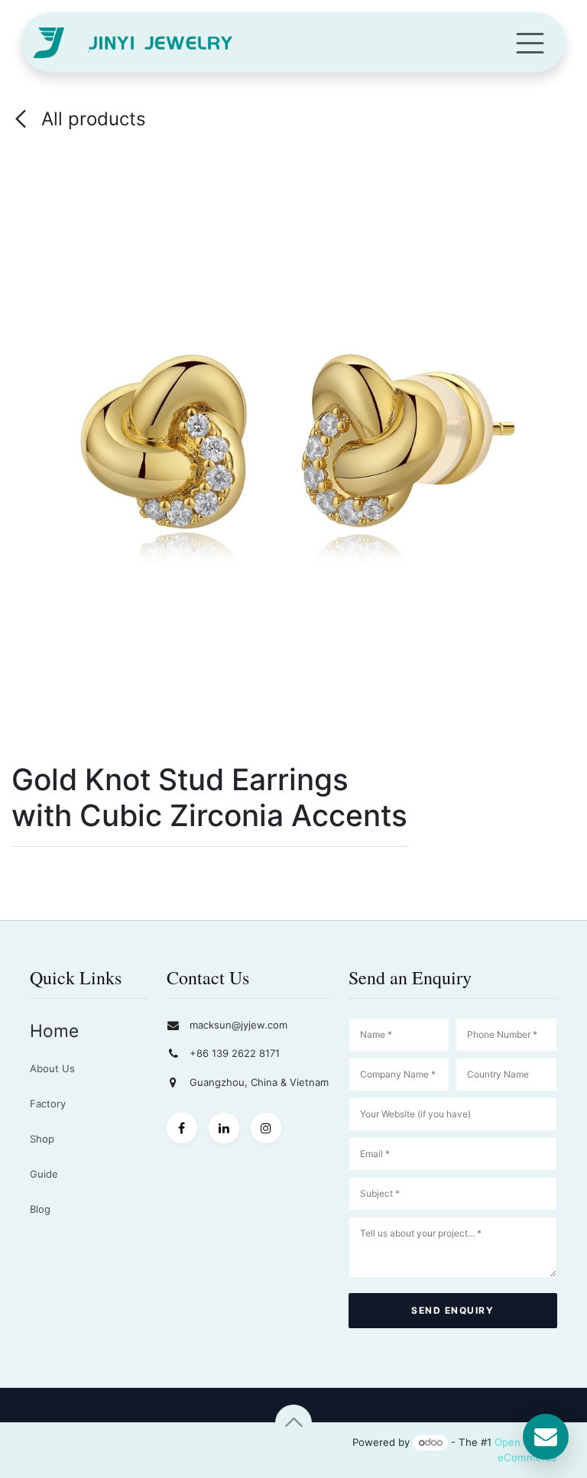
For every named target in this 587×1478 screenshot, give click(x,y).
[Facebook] (182, 1128)
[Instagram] (266, 1128)
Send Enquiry (452, 1310)
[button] (293, 1423)
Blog (40, 1209)
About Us (52, 1068)
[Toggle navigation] (530, 42)
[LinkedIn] (224, 1128)
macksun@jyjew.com (238, 1025)
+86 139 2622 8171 (235, 1053)
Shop (42, 1139)
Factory (48, 1103)
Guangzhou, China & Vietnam (259, 1082)
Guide (44, 1174)
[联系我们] (546, 1437)
